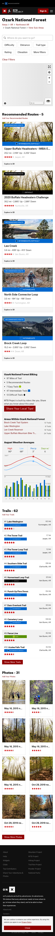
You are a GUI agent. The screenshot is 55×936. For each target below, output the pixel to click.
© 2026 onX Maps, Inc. (20, 932)
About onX (7, 909)
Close (27, 928)
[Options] (48, 101)
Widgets (6, 860)
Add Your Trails (8, 514)
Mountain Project (35, 852)
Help (5, 856)
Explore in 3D (9, 164)
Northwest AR (22, 24)
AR (11, 24)
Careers (6, 914)
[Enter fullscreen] (49, 67)
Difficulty (9, 44)
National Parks (34, 873)
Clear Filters (8, 59)
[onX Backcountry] (11, 3)
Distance (25, 44)
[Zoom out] (49, 82)
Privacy (40, 932)
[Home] (14, 10)
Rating (8, 52)
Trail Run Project (34, 864)
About (5, 852)
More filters (40, 52)
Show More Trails (12, 662)
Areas (4, 24)
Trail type (41, 44)
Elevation (23, 52)
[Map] (27, 84)
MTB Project (33, 856)
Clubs (5, 864)
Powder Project (34, 869)
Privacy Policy (26, 922)
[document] (27, 924)
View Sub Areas (36, 27)
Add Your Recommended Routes (15, 118)
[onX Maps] (9, 892)
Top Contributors (9, 869)
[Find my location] (49, 72)
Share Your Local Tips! (19, 408)
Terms (33, 932)
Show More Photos (13, 837)
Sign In (43, 11)
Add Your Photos (8, 676)
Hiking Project (34, 860)
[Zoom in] (49, 78)
